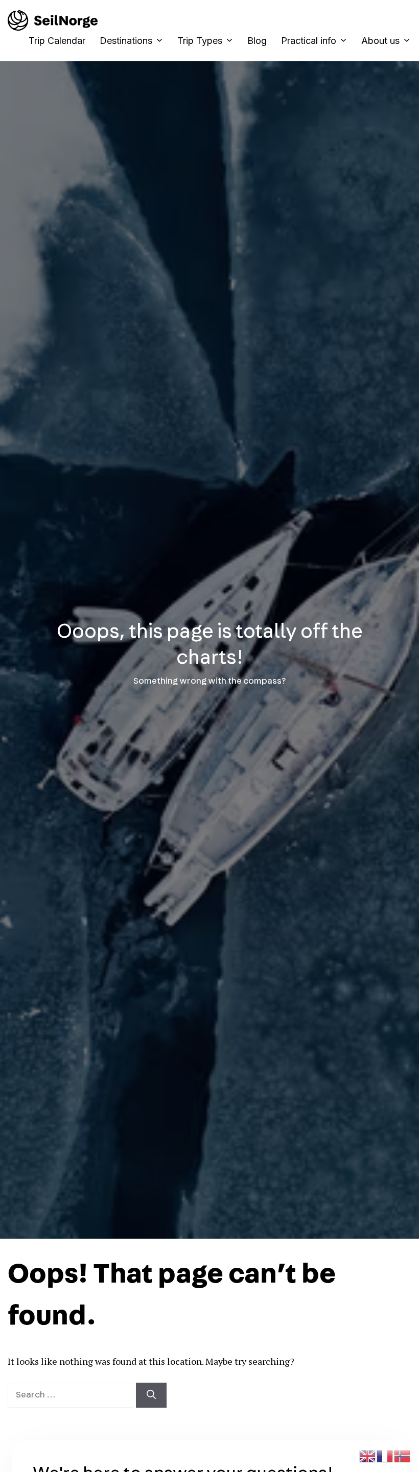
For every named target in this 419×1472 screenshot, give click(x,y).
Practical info (308, 40)
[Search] (151, 1395)
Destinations (126, 40)
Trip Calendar (57, 40)
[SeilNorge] (53, 20)
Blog (257, 40)
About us (380, 40)
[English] (368, 1454)
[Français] (385, 1454)
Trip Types (199, 40)
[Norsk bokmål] (402, 1454)
